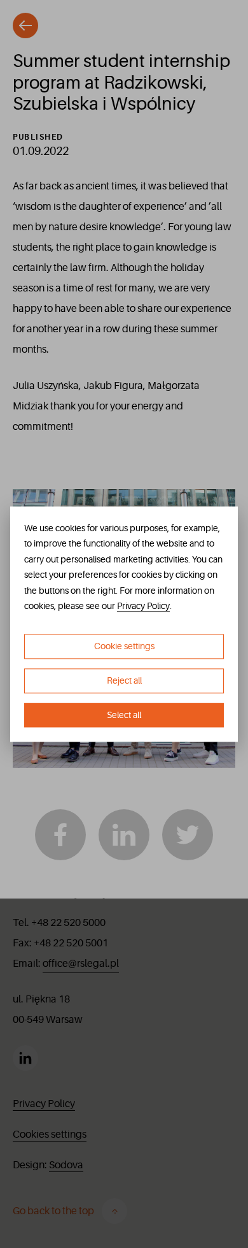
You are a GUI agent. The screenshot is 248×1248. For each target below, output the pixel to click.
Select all (124, 715)
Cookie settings (124, 646)
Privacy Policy (143, 606)
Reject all (124, 680)
